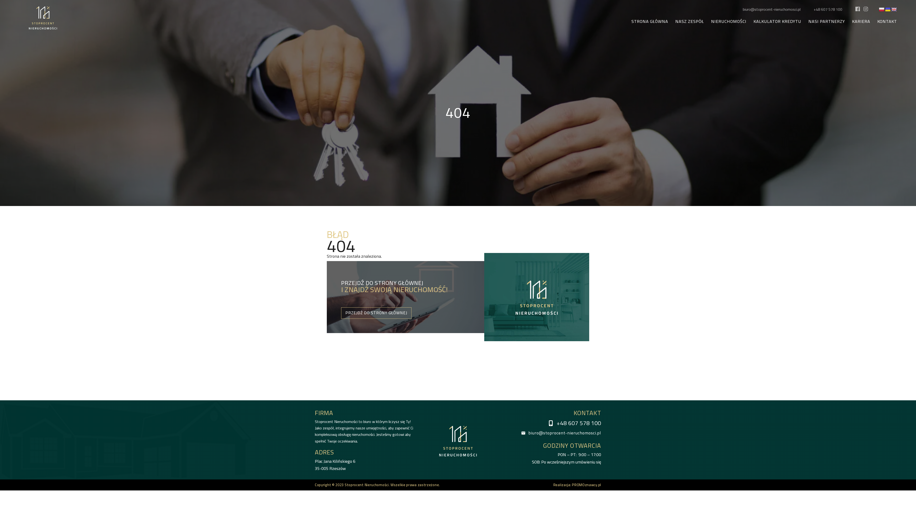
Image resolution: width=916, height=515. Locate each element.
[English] (894, 9)
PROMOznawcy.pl (586, 484)
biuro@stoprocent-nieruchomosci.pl (772, 9)
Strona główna (649, 21)
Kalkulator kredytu (777, 21)
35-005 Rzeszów (335, 465)
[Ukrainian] (888, 9)
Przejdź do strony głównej (376, 313)
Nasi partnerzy (826, 21)
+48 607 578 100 (828, 9)
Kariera (861, 21)
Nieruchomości (728, 21)
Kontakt (887, 21)
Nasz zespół (689, 21)
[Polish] (882, 9)
